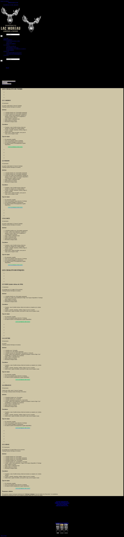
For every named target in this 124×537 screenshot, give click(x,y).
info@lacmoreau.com (13, 2)
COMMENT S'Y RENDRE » (62, 523)
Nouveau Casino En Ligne (62, 501)
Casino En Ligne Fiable (62, 504)
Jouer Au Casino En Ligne (62, 505)
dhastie (7, 67)
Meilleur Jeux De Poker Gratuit (62, 502)
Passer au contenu (5, 1)
